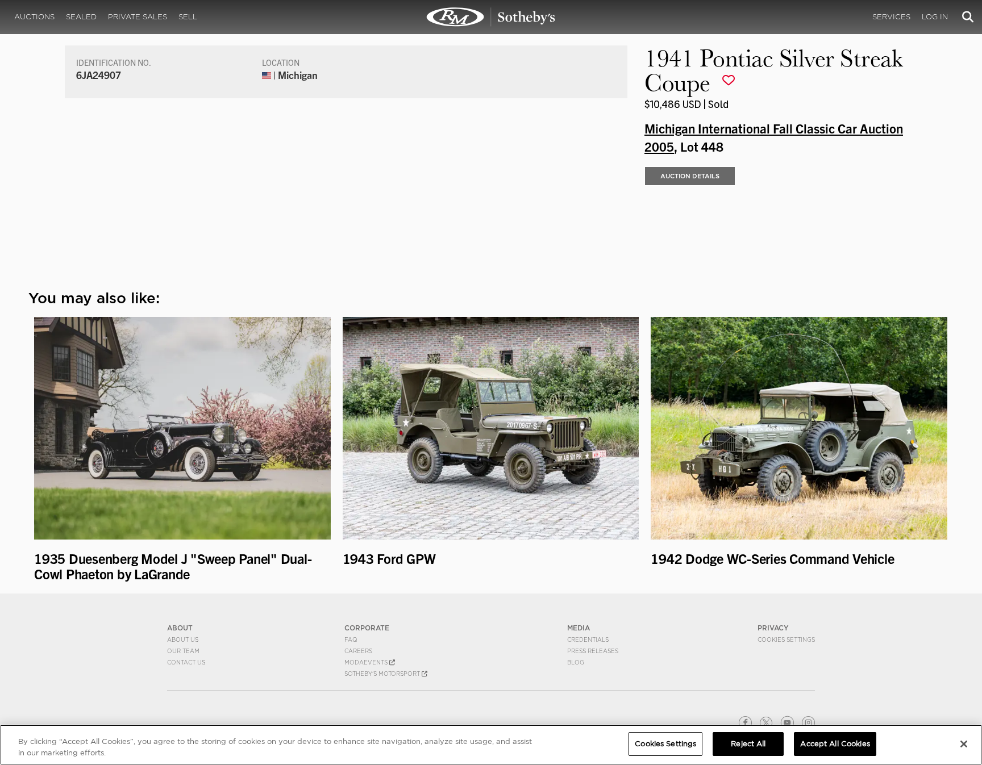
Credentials (588, 639)
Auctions (34, 16)
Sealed (81, 16)
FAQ (350, 639)
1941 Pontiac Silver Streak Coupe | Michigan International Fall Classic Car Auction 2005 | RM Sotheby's (491, 17)
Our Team (183, 650)
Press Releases (592, 650)
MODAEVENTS (366, 662)
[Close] (963, 743)
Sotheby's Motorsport (383, 673)
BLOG (575, 662)
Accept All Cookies (834, 743)
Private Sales (137, 16)
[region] (491, 745)
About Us (182, 639)
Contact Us (186, 662)
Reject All (748, 743)
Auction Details (689, 176)
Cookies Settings (786, 639)
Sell (187, 16)
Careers (358, 650)
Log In (935, 16)
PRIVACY (773, 628)
